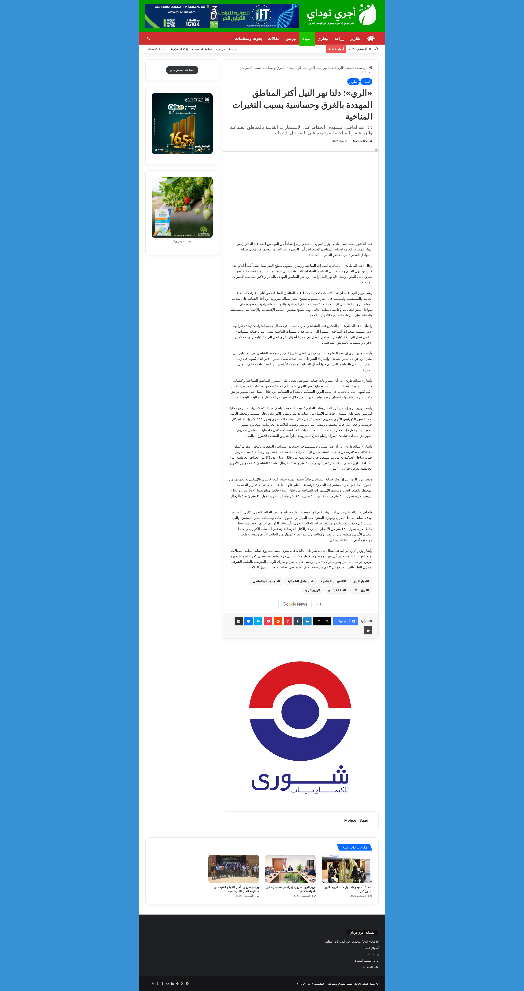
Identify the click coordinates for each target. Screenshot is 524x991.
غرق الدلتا (360, 590)
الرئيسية (363, 68)
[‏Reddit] (278, 621)
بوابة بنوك (373, 954)
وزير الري (311, 590)
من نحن (220, 49)
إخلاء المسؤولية (179, 49)
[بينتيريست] (288, 621)
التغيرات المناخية (332, 581)
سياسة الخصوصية (202, 49)
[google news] (147, 983)
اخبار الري (360, 581)
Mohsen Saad (361, 141)
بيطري (323, 38)
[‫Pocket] (268, 621)
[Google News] (295, 604)
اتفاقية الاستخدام (156, 49)
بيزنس (291, 38)
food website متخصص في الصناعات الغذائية (352, 941)
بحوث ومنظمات (248, 38)
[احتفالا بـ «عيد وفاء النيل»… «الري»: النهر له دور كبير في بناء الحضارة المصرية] (347, 869)
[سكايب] (258, 621)
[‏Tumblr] (298, 621)
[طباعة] (368, 630)
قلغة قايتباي (336, 590)
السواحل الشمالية (299, 581)
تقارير (355, 38)
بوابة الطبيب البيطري (366, 960)
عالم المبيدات (371, 967)
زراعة (339, 38)
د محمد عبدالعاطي (265, 581)
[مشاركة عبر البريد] (239, 621)
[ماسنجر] (248, 621)
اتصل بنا (233, 49)
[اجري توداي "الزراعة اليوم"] (342, 13)
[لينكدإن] (307, 621)
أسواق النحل (371, 947)
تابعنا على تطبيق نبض (182, 70)
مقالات (274, 38)
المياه (307, 38)
